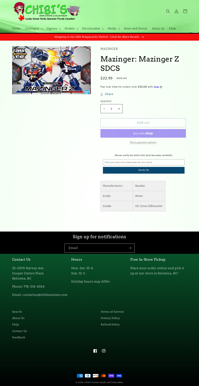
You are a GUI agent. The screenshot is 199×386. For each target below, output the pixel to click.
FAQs (15, 324)
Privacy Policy (110, 318)
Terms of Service (112, 311)
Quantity (105, 101)
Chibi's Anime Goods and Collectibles (103, 382)
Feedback (18, 337)
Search (17, 311)
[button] (33, 29)
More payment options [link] (143, 142)
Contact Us (19, 331)
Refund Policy (110, 324)
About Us (18, 318)
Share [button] (109, 94)
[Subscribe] (130, 248)
